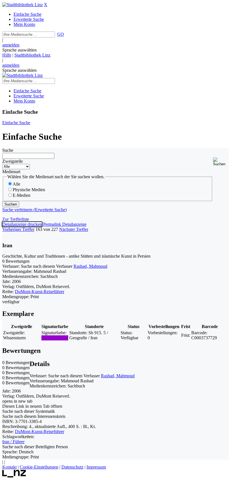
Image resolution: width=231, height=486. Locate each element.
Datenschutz (72, 467)
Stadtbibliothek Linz (32, 55)
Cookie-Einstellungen (39, 467)
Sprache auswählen (19, 50)
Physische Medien (29, 189)
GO (60, 34)
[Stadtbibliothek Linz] (22, 4)
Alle (16, 184)
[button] (221, 161)
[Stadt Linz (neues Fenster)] (14, 476)
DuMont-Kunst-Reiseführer (39, 291)
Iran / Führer (13, 441)
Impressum (96, 467)
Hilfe (6, 55)
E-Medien (21, 195)
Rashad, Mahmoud (90, 266)
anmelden (10, 45)
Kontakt (9, 467)
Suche (7, 150)
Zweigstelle (12, 161)
